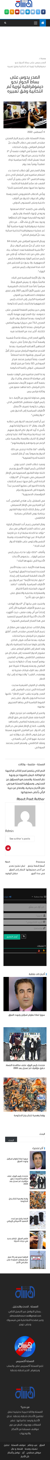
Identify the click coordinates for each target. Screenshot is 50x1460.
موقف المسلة (18, 1445)
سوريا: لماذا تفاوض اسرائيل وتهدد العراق (26, 1015)
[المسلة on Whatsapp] (6, 11)
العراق (42, 1445)
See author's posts (20, 838)
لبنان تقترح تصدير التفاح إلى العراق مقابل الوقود (15, 868)
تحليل (6, 1445)
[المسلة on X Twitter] (38, 11)
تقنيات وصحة (31, 1449)
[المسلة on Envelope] (33, 11)
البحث (42, 1134)
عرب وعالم (32, 1445)
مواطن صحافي (34, 1453)
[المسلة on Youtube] (17, 11)
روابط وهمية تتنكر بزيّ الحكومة (29, 1115)
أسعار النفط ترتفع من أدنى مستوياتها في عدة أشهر (35, 868)
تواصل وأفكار (14, 1453)
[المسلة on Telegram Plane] (27, 11)
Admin (9, 831)
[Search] (5, 23)
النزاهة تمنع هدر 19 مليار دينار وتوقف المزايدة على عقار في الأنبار (17, 1259)
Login (6, 897)
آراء (23, 1453)
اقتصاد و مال (17, 1449)
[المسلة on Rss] (12, 11)
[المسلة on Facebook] (43, 11)
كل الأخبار (25, 1456)
